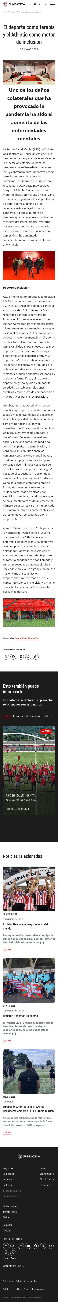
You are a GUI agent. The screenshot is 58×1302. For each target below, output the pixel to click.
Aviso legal (8, 1281)
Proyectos (8, 1168)
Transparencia (11, 1212)
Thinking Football (12, 1191)
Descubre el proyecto (18, 808)
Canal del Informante (34, 1289)
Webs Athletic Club (14, 1266)
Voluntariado (47, 1174)
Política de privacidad (26, 1281)
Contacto (7, 1225)
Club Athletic (47, 1179)
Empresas (46, 1185)
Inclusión (9, 1179)
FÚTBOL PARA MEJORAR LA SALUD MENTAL (21, 800)
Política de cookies (12, 1289)
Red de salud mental (21, 796)
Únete (43, 1168)
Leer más (7, 949)
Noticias (13, 12)
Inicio (5, 12)
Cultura (8, 1185)
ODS (6, 1217)
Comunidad (21, 638)
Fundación (33, 638)
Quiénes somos (10, 1206)
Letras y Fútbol (11, 1196)
